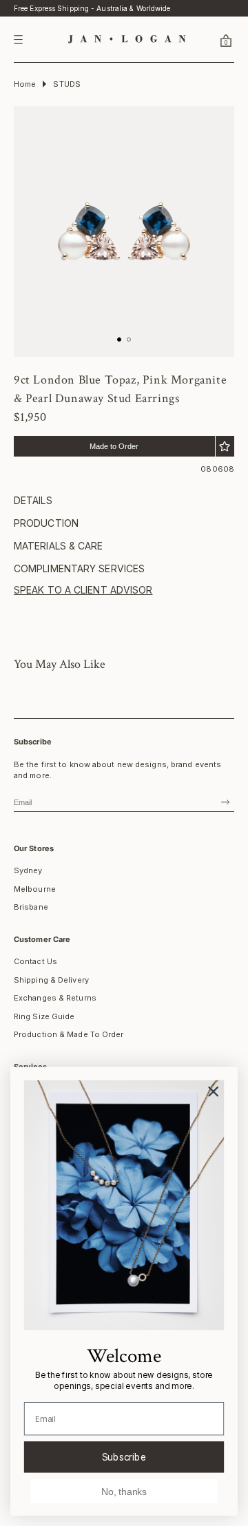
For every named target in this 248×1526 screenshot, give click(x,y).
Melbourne (35, 889)
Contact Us (35, 961)
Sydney (28, 870)
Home (25, 84)
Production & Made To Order (69, 1034)
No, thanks (124, 1491)
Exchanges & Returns (55, 998)
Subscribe (124, 1456)
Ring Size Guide (44, 1016)
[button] (209, 40)
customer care (42, 939)
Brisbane (31, 907)
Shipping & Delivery (51, 980)
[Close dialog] (213, 1091)
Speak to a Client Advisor (83, 590)
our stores (34, 848)
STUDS (67, 84)
